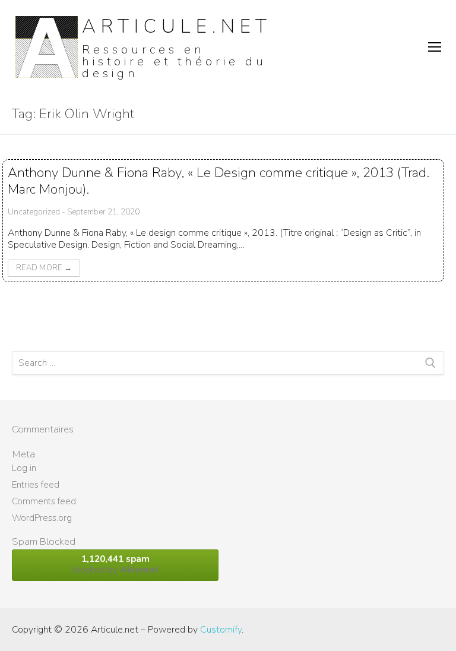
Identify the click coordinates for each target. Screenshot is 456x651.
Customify (221, 629)
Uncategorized (34, 211)
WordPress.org (42, 518)
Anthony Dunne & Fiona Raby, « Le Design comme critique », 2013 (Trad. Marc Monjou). (218, 181)
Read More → (44, 268)
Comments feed (44, 501)
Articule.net (177, 26)
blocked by (115, 564)
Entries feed (35, 485)
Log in (24, 468)
